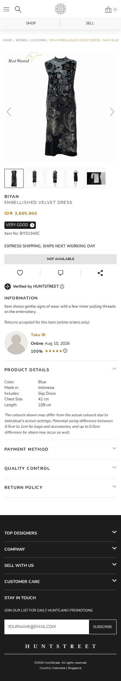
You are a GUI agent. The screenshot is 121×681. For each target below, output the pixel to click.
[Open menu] (6, 9)
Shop (31, 23)
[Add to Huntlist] (20, 273)
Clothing (38, 40)
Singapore (74, 668)
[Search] (18, 9)
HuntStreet (60, 9)
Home (7, 40)
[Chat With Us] (60, 273)
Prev (8, 111)
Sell (90, 23)
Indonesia (58, 668)
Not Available (60, 259)
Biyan (11, 196)
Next (112, 111)
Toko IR (38, 335)
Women (21, 40)
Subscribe (102, 627)
